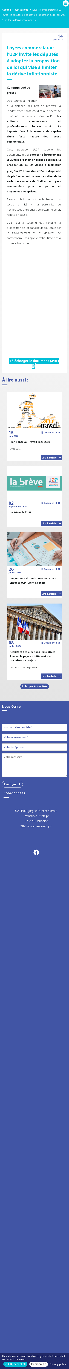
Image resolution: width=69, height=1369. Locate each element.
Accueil (6, 9)
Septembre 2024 (18, 505)
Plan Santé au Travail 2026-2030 (30, 442)
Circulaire (15, 449)
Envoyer (11, 784)
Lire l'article (49, 457)
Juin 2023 (58, 38)
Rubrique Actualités (34, 686)
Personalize (38, 1364)
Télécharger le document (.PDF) (34, 361)
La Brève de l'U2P (20, 512)
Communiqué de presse (23, 667)
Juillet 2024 (15, 571)
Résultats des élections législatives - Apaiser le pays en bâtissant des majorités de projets (33, 656)
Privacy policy (58, 1364)
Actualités (21, 9)
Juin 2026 (13, 435)
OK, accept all (16, 1364)
